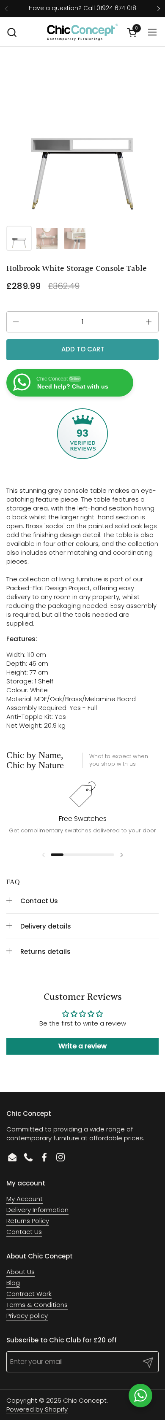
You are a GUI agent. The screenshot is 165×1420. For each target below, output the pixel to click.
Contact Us (24, 1231)
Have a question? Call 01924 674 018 (82, 8)
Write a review (82, 1046)
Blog (13, 1282)
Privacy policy (27, 1315)
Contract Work (29, 1293)
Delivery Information (37, 1209)
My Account (24, 1198)
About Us (20, 1271)
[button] (11, 32)
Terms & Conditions (37, 1304)
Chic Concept (85, 1400)
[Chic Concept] (82, 32)
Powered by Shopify (37, 1409)
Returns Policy (27, 1220)
